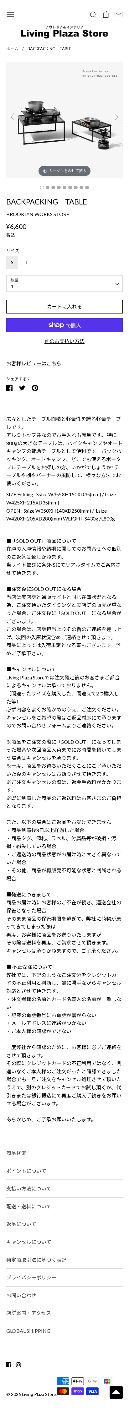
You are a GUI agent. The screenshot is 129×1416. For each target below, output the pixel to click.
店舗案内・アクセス (28, 1313)
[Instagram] (16, 1364)
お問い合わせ (21, 1295)
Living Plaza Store (39, 1394)
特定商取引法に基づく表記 (36, 1260)
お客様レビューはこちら (33, 363)
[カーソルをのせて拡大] (64, 119)
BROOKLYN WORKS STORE (37, 214)
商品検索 (16, 1153)
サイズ (12, 250)
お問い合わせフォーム (41, 725)
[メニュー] (10, 13)
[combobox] (64, 283)
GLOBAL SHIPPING (28, 1331)
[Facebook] (6, 1364)
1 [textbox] (12, 286)
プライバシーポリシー (31, 1277)
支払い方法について (28, 1188)
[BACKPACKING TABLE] (42, 187)
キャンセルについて (28, 1242)
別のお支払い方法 (64, 341)
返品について (21, 1224)
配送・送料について (28, 1206)
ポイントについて (26, 1171)
